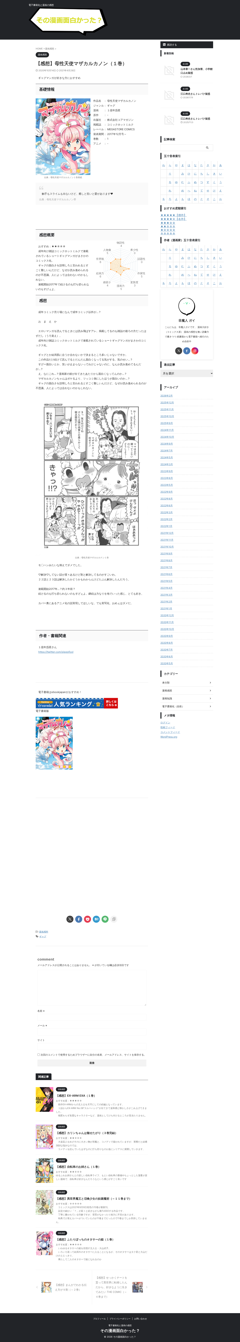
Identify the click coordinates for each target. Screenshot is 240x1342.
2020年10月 (167, 629)
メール (42, 1025)
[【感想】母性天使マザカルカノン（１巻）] (96, 919)
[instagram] (194, 350)
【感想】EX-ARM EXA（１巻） (76, 1095)
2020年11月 (167, 622)
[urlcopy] (113, 919)
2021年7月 (166, 567)
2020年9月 (166, 635)
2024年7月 (166, 450)
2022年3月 (166, 512)
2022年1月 (166, 526)
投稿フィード (167, 727)
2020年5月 (166, 663)
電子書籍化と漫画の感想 (120, 1325)
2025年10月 (167, 416)
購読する (171, 44)
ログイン (165, 722)
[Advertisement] (92, 833)
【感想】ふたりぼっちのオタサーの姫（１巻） (85, 1239)
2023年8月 (166, 477)
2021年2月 (166, 601)
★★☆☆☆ (167, 226)
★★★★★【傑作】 (173, 215)
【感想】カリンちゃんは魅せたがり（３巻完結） (87, 1133)
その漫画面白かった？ (120, 1330)
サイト (41, 1040)
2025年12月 (167, 402)
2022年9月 (166, 491)
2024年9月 (166, 443)
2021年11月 (166, 539)
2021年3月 (166, 594)
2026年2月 (166, 395)
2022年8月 (166, 498)
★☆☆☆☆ (167, 230)
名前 (41, 1010)
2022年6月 (166, 505)
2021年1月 (166, 608)
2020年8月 (166, 642)
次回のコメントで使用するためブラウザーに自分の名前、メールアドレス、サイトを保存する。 (93, 1054)
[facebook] (78, 919)
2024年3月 (166, 464)
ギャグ (42, 936)
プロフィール (99, 1318)
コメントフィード (170, 731)
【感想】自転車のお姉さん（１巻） (78, 1166)
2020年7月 (166, 649)
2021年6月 (166, 574)
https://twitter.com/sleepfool (55, 652)
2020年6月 (166, 656)
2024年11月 (167, 429)
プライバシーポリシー (120, 1318)
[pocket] (87, 919)
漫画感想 (43, 931)
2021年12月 (167, 532)
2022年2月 (166, 519)
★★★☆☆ (167, 223)
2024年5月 (166, 457)
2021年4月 (166, 587)
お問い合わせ (140, 1318)
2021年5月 (166, 580)
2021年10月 (167, 546)
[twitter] (69, 919)
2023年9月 (166, 471)
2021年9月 (166, 553)
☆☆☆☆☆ (167, 233)
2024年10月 (167, 436)
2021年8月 (166, 560)
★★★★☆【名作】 (173, 219)
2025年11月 (167, 409)
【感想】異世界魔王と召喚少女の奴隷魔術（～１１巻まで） (94, 1198)
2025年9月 (166, 423)
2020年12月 (167, 615)
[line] (105, 919)
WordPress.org (168, 736)
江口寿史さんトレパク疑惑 (195, 93)
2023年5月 (166, 484)
